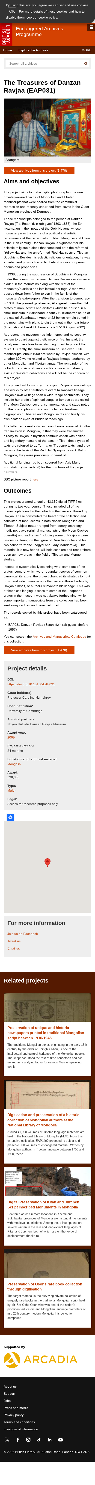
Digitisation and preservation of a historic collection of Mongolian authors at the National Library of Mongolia (43, 1120)
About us (10, 1386)
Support (9, 1393)
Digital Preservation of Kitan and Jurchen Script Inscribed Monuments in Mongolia (43, 1204)
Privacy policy (14, 1415)
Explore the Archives (33, 50)
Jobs (7, 1401)
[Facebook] (17, 1440)
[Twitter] (7, 1440)
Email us (13, 948)
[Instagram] (28, 1440)
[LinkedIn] (49, 1440)
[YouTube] (60, 1440)
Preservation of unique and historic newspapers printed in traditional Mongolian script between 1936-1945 (45, 1033)
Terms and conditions (19, 1422)
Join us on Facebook (22, 934)
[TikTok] (39, 1440)
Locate (10, 817)
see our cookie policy (42, 17)
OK (12, 11)
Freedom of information (21, 1429)
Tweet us (14, 941)
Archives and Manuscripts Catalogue (59, 636)
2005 (11, 737)
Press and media (16, 1408)
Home (7, 50)
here (35, 479)
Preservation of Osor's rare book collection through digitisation (44, 1286)
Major (11, 790)
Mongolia (14, 764)
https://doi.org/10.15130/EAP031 (31, 684)
